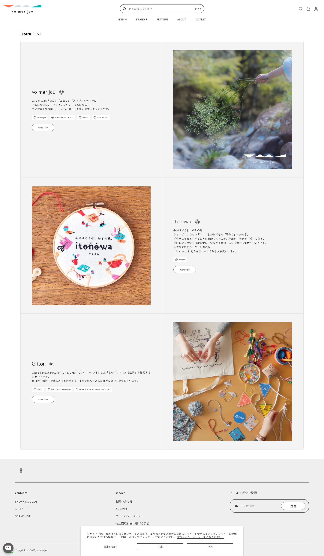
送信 (293, 506)
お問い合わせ (124, 501)
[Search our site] (124, 8)
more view (43, 127)
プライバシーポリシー (130, 516)
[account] (316, 9)
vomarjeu (42, 550)
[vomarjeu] (22, 8)
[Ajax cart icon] (308, 9)
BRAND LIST (22, 516)
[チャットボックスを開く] (8, 548)
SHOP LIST (22, 509)
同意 (160, 547)
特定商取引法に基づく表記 (132, 523)
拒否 (210, 547)
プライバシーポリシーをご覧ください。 (200, 537)
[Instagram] (61, 92)
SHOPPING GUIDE (26, 501)
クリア (198, 8)
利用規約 (121, 509)
